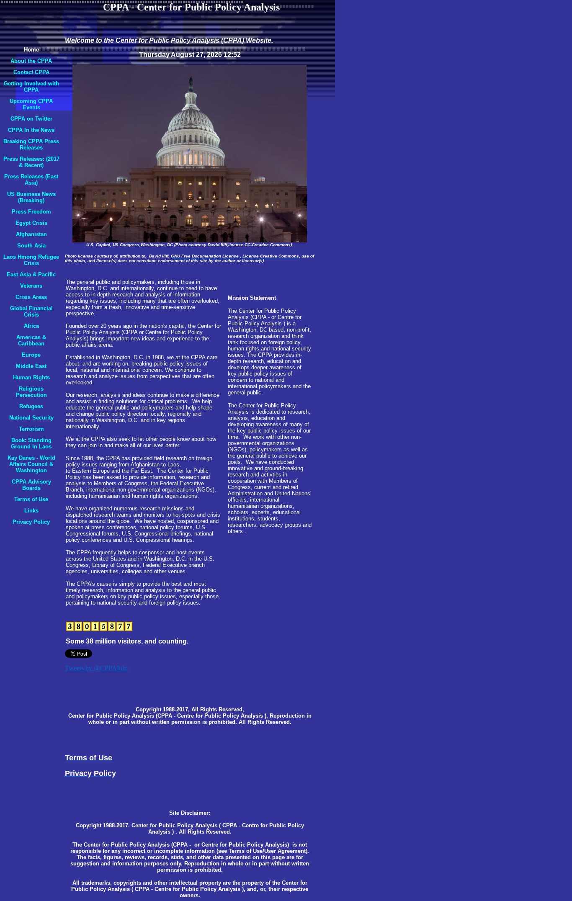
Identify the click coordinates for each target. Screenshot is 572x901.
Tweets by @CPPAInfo (96, 668)
